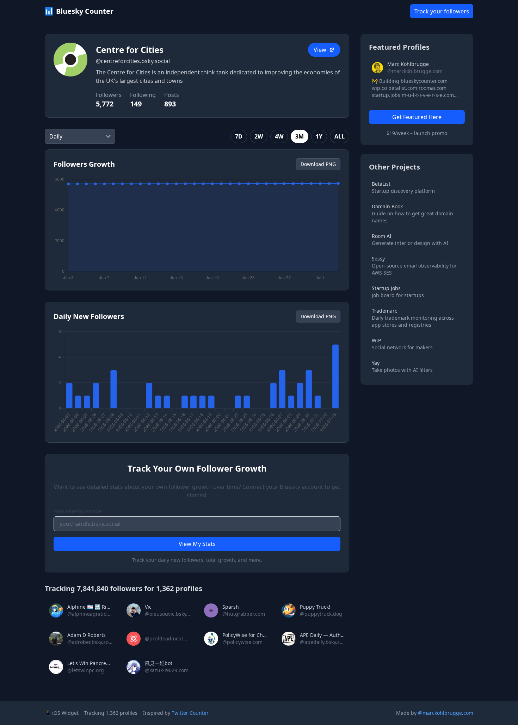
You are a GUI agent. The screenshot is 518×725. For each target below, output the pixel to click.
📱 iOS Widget (62, 712)
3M (299, 136)
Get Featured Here (417, 117)
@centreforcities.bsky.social (133, 61)
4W (279, 136)
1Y (319, 136)
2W (258, 136)
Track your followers (441, 11)
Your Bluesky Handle (78, 511)
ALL (339, 136)
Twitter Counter (190, 712)
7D (238, 136)
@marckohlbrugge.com (445, 712)
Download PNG (318, 164)
